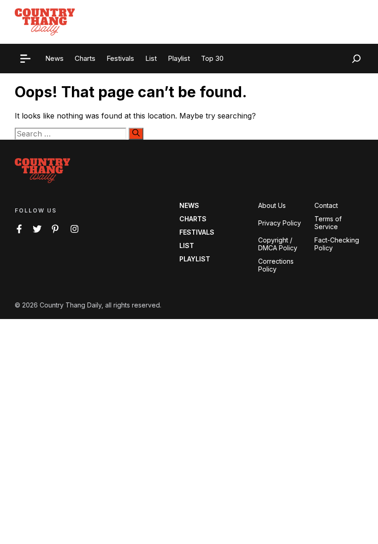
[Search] (136, 134)
